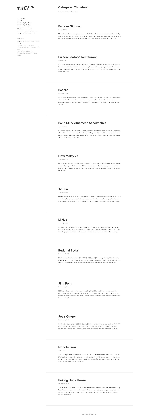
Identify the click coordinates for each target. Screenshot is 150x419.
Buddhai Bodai (68, 250)
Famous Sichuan (70, 26)
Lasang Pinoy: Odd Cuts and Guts (26, 33)
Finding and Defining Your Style (25, 45)
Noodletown (67, 347)
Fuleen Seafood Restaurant (77, 57)
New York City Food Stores (24, 23)
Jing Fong (65, 283)
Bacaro (63, 90)
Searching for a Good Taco (24, 27)
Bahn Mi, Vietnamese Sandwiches (82, 123)
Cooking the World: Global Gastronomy (27, 31)
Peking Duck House (72, 380)
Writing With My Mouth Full (25, 8)
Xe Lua (63, 189)
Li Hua (62, 220)
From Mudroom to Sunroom (24, 51)
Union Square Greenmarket (24, 29)
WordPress (94, 414)
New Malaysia (68, 156)
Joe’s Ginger (67, 316)
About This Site (21, 19)
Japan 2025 (20, 21)
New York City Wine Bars (24, 25)
